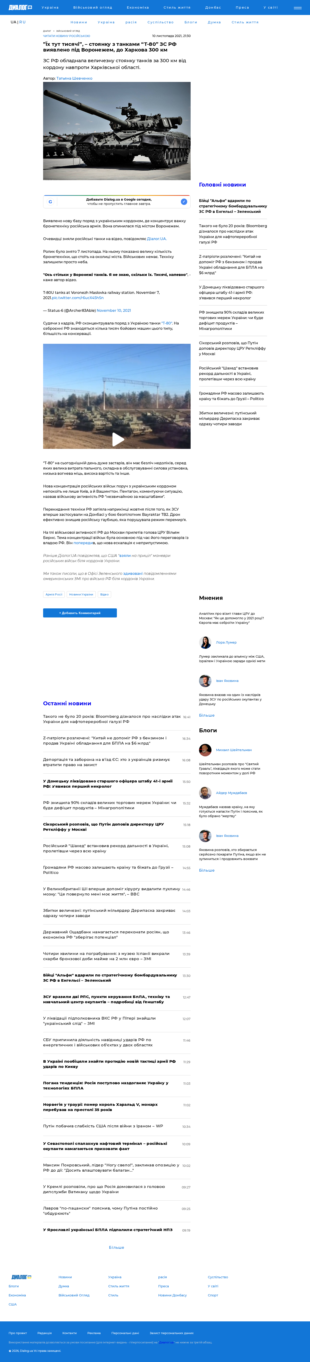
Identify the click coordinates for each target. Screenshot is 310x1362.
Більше (116, 1247)
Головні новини (222, 184)
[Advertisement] (117, 655)
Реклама (94, 1333)
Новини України (81, 594)
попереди (83, 543)
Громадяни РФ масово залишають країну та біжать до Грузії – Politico (231, 396)
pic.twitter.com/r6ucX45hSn (78, 298)
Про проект (18, 1333)
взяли (125, 555)
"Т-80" (166, 323)
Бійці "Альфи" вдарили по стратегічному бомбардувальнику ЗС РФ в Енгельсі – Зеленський (233, 206)
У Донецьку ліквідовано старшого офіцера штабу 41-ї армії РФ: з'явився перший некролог (231, 292)
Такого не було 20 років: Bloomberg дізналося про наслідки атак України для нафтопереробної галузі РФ (233, 234)
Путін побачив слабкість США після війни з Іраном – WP (103, 1126)
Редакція (44, 1333)
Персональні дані (125, 1333)
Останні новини (67, 703)
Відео (104, 594)
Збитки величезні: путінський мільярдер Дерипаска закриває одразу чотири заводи (229, 418)
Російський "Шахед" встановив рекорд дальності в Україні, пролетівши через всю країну (228, 373)
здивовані (133, 573)
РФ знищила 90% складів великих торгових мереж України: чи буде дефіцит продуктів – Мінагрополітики (231, 320)
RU (22, 22)
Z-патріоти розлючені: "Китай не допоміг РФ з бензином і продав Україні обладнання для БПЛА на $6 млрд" (231, 264)
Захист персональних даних (172, 1333)
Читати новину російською (66, 36)
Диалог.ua (166, 1342)
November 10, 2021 (114, 310)
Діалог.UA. (157, 239)
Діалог (47, 31)
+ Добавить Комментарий (80, 613)
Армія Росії (54, 594)
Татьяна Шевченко (74, 78)
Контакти (69, 1333)
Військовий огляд (68, 31)
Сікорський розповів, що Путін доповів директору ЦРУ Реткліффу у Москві (232, 348)
